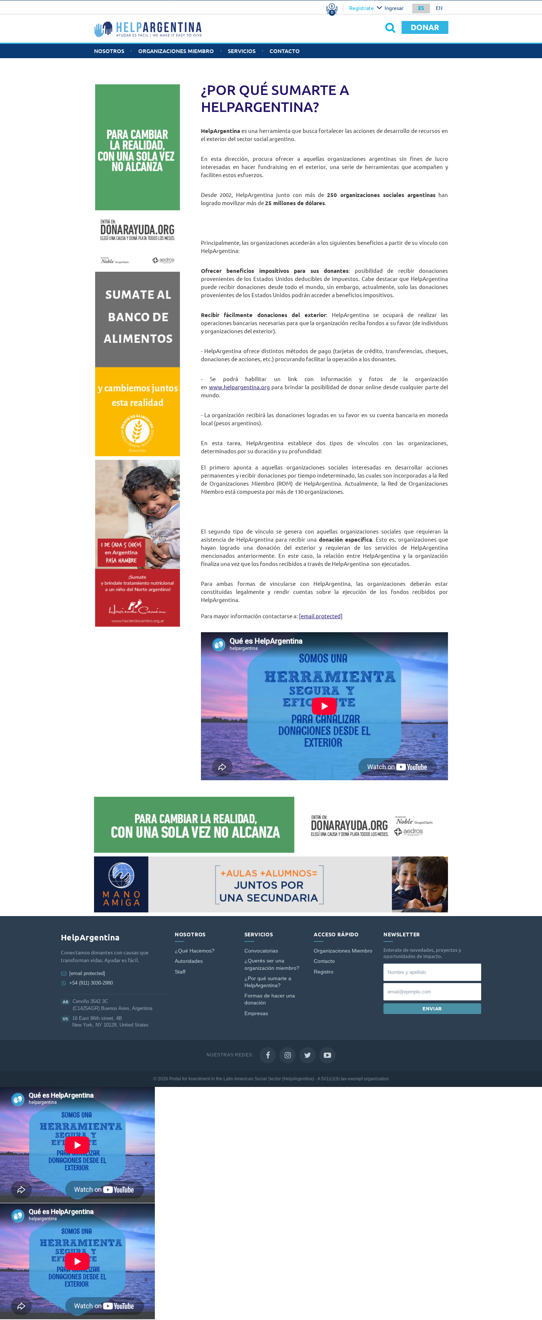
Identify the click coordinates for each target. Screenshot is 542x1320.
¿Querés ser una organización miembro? (271, 964)
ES (421, 8)
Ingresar (393, 8)
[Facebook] (268, 1055)
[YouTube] (327, 1055)
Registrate (361, 8)
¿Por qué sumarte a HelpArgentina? (267, 982)
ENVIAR (432, 1008)
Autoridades (189, 961)
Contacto (285, 51)
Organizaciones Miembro (176, 51)
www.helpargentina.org (239, 387)
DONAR (425, 27)
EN (439, 8)
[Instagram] (287, 1055)
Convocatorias (261, 951)
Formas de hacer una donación (269, 999)
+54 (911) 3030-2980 (91, 983)
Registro (323, 972)
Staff (180, 972)
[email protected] (321, 616)
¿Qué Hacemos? (195, 951)
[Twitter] (307, 1055)
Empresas (256, 1013)
